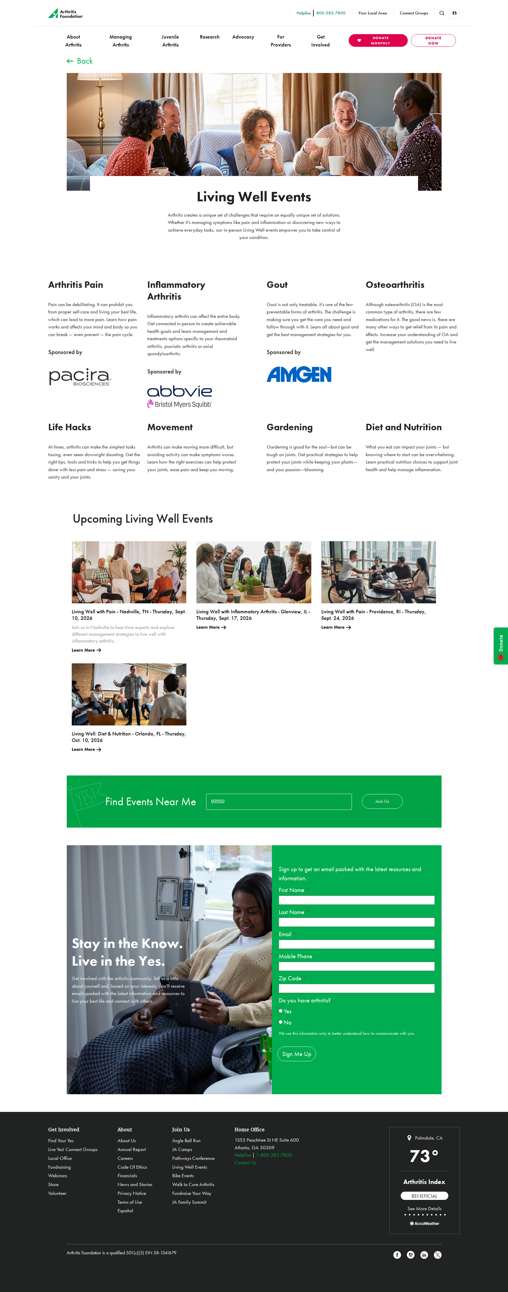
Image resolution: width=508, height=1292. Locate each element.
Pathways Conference (193, 1158)
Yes (287, 1011)
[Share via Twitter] (438, 1255)
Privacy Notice (132, 1193)
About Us (127, 1140)
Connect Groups (414, 13)
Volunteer (57, 1193)
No (288, 1022)
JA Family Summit (189, 1202)
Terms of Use (130, 1202)
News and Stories (135, 1184)
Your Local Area (372, 13)
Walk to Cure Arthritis (193, 1184)
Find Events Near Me (150, 801)
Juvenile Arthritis (170, 40)
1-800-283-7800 (274, 1155)
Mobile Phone (295, 956)
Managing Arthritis (120, 40)
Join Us (382, 801)
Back (85, 61)
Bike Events (183, 1175)
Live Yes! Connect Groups (73, 1149)
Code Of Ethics (132, 1167)
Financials (127, 1175)
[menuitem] (73, 40)
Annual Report (132, 1149)
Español (125, 1210)
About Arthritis (73, 40)
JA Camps (182, 1149)
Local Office (60, 1158)
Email (285, 934)
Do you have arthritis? (305, 1000)
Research (210, 36)
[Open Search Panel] (442, 13)
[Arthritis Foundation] (65, 13)
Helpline (243, 1155)
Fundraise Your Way (191, 1193)
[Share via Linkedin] (424, 1255)
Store (53, 1184)
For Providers (281, 40)
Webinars (57, 1175)
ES (454, 13)
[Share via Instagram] (411, 1255)
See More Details (424, 1208)
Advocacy (243, 36)
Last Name (291, 912)
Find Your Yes (60, 1140)
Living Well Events (189, 1167)
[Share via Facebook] (397, 1255)
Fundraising (59, 1167)
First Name (292, 890)
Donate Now (433, 41)
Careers (125, 1158)
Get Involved (320, 40)
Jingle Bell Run (186, 1140)
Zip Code (290, 978)
